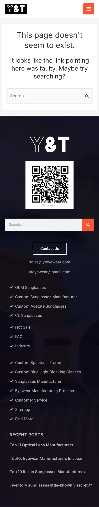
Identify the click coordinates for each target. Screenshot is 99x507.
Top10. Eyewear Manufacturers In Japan (47, 458)
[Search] (88, 225)
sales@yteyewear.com (49, 262)
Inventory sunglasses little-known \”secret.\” (51, 485)
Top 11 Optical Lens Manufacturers (41, 444)
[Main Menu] (88, 8)
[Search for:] (49, 95)
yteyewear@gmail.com (49, 271)
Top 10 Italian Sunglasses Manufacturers (47, 471)
